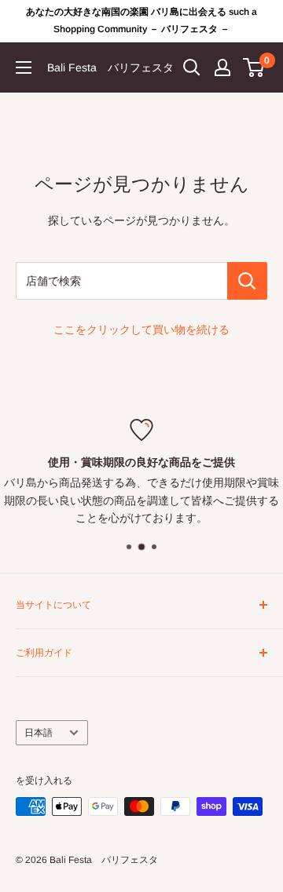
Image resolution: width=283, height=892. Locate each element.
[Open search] (191, 67)
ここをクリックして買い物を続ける (141, 329)
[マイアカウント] (222, 67)
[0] (254, 67)
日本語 (38, 732)
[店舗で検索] (247, 281)
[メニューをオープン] (23, 67)
